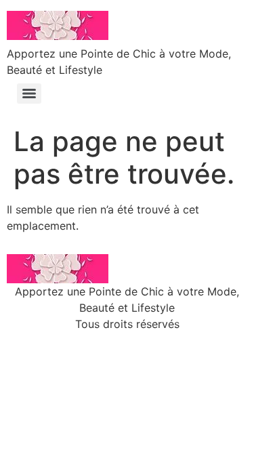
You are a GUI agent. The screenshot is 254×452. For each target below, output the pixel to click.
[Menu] (29, 93)
